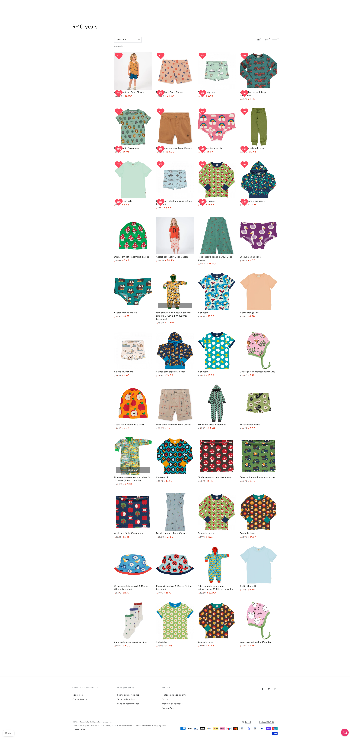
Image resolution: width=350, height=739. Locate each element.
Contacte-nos (79, 699)
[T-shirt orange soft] (259, 291)
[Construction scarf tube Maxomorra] (259, 456)
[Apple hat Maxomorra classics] (133, 403)
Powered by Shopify (80, 726)
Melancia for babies (87, 722)
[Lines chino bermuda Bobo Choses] (175, 403)
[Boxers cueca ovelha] (259, 403)
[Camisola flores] (259, 512)
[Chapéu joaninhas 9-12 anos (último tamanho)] (175, 565)
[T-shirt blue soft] (259, 565)
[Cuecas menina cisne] (259, 235)
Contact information (143, 726)
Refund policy (96, 726)
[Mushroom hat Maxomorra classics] (133, 235)
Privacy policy (110, 726)
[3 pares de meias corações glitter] (133, 621)
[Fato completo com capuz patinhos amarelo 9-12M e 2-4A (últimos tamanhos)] (175, 291)
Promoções (167, 708)
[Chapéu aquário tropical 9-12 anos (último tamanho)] (133, 565)
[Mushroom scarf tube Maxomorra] (217, 456)
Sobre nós (77, 694)
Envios (165, 699)
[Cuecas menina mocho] (133, 291)
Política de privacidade (129, 694)
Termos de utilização (127, 699)
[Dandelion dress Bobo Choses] (175, 512)
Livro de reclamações (128, 703)
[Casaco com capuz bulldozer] (175, 350)
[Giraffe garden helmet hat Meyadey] (259, 350)
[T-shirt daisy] (175, 621)
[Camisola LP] (175, 456)
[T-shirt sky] (217, 291)
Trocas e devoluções (172, 703)
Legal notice (80, 729)
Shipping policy (160, 726)
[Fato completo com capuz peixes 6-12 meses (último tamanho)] (133, 456)
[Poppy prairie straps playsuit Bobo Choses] (217, 235)
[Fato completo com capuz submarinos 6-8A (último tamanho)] (217, 565)
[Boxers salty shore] (133, 350)
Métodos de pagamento (174, 694)
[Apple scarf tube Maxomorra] (133, 512)
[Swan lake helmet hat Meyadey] (259, 621)
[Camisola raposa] (217, 512)
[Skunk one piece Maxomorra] (217, 403)
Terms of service (125, 726)
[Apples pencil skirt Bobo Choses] (175, 235)
